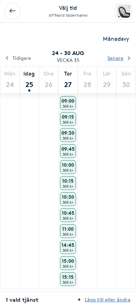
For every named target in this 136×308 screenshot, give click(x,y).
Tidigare (22, 58)
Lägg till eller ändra (107, 299)
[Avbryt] (12, 11)
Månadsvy (116, 38)
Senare (115, 58)
